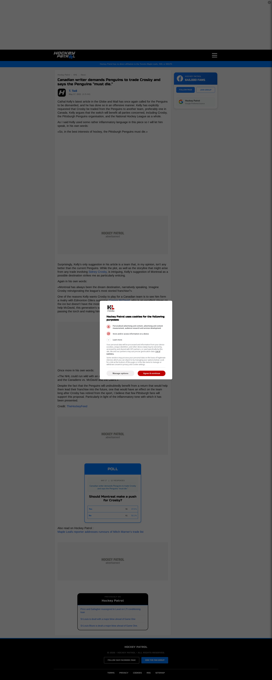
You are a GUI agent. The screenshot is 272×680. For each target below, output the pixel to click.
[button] (136, 340)
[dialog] (136, 340)
